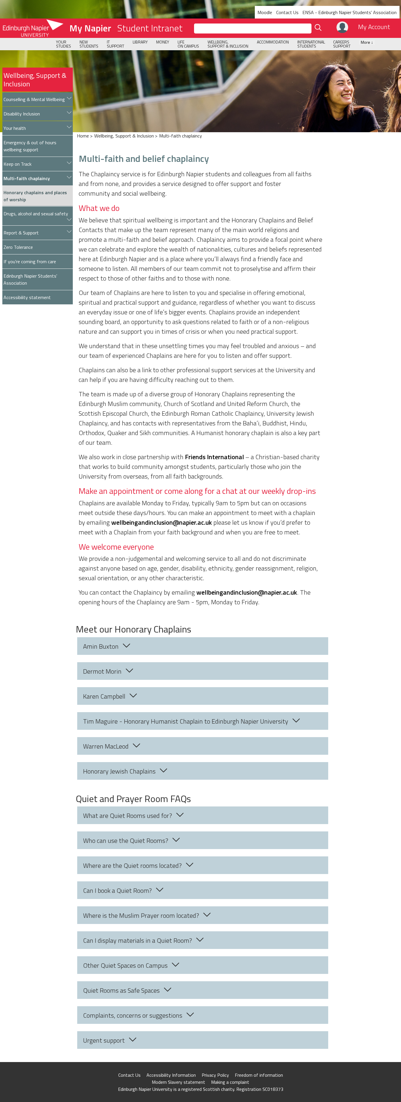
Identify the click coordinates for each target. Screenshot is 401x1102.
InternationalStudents (311, 44)
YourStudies (63, 44)
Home (83, 135)
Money (162, 42)
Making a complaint (230, 1082)
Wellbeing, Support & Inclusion (35, 79)
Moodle (264, 12)
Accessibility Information (171, 1074)
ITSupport (115, 44)
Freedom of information (259, 1074)
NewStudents (89, 44)
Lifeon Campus (188, 44)
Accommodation (273, 42)
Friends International (214, 457)
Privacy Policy (215, 1074)
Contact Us (287, 12)
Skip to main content (21, 4)
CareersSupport (342, 44)
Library (140, 42)
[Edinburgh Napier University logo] (31, 28)
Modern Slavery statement (178, 1082)
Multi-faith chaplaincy (180, 135)
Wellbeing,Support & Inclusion (228, 44)
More (367, 42)
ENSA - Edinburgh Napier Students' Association (349, 12)
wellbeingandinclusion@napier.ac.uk (161, 522)
